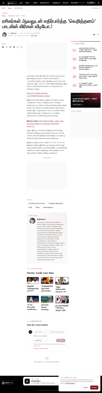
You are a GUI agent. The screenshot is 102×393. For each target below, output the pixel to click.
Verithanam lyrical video (36, 203)
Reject (85, 387)
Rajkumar (14, 33)
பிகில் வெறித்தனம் (48, 207)
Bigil (37, 207)
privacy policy (70, 383)
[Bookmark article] (21, 47)
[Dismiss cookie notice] (97, 377)
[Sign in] (98, 2)
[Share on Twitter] (98, 34)
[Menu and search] (3, 3)
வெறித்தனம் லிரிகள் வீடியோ (55, 203)
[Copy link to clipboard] (17, 47)
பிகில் (30, 207)
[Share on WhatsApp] (94, 34)
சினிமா (10, 8)
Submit (61, 340)
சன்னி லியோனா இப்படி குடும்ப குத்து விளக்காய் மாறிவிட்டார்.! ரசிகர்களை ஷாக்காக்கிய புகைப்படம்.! (45, 123)
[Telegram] (14, 47)
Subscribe (77, 104)
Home (3, 8)
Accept (94, 387)
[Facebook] (10, 47)
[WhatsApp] (3, 47)
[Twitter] (6, 47)
